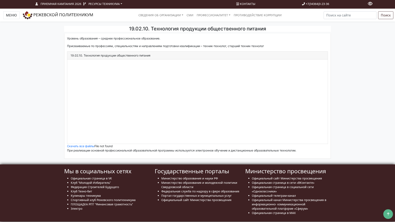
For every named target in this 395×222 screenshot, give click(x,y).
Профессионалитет (212, 15)
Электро (76, 208)
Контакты (247, 4)
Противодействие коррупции (258, 15)
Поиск (386, 15)
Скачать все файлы (80, 146)
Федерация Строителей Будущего (95, 187)
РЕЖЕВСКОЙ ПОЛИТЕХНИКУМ (62, 14)
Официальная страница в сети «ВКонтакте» (283, 183)
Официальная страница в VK (91, 178)
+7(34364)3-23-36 (317, 4)
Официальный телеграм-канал (274, 196)
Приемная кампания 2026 (61, 4)
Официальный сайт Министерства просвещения (196, 200)
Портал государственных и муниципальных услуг (196, 196)
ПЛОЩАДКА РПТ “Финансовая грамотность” (102, 204)
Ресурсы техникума (104, 4)
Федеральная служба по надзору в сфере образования (200, 191)
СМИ (190, 15)
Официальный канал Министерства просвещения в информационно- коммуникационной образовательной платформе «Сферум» (289, 204)
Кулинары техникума (86, 196)
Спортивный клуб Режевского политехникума (103, 200)
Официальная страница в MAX (274, 213)
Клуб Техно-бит (81, 191)
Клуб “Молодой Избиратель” (91, 183)
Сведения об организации (159, 15)
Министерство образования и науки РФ (189, 178)
